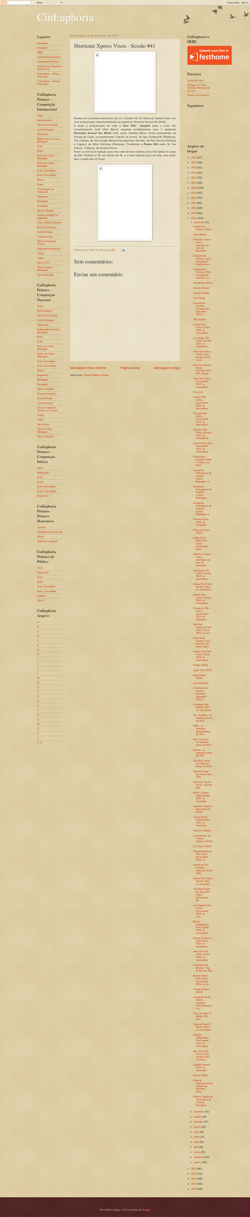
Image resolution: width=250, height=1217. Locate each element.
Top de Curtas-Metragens (45, 268)
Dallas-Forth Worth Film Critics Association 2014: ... (200, 544)
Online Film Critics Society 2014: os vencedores (203, 587)
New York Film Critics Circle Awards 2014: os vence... (201, 1055)
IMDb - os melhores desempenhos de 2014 (202, 730)
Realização (43, 134)
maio (197, 1142)
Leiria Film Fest (195, 80)
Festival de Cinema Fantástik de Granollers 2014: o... (201, 309)
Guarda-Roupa (44, 232)
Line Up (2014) (200, 683)
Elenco (40, 179)
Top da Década (45, 274)
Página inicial (130, 368)
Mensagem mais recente (88, 368)
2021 (194, 182)
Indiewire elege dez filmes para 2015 (202, 774)
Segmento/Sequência (48, 248)
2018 (194, 198)
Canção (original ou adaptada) (47, 216)
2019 (194, 192)
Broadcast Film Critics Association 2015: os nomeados (201, 614)
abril (196, 1147)
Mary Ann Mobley (202, 830)
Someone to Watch (47, 541)
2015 (194, 213)
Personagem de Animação (45, 190)
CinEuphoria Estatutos (49, 57)
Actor (40, 146)
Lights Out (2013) (202, 670)
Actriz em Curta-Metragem (46, 164)
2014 (194, 218)
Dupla (40, 184)
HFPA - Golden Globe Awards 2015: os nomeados (201, 797)
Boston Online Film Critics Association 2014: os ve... (201, 980)
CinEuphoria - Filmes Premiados (48, 75)
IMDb (40, 52)
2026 (194, 157)
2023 (194, 172)
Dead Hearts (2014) (199, 676)
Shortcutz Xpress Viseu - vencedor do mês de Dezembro (202, 245)
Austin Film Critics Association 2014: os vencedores (203, 447)
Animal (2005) (200, 1075)
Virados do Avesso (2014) (202, 228)
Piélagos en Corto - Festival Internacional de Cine (198, 88)
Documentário (44, 120)
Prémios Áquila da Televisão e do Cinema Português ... (202, 1100)
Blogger (146, 1209)
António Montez (201, 288)
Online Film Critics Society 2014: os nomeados (203, 881)
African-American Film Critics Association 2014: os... (202, 855)
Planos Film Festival (198, 95)
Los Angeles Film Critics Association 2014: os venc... (202, 911)
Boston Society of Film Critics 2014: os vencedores (202, 942)
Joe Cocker (199, 298)
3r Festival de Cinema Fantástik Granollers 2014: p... (200, 694)
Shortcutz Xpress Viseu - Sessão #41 (202, 785)
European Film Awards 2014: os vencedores (202, 707)
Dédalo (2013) (200, 665)
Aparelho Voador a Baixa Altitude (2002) (202, 809)
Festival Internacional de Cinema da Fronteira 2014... (203, 1086)
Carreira (41, 527)
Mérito (40, 536)
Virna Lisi (198, 392)
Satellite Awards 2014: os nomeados (201, 1067)
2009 (194, 1189)
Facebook (42, 43)
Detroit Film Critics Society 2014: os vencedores (202, 598)
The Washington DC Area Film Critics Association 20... (201, 895)
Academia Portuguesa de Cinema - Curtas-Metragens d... (202, 476)
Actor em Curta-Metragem (45, 157)
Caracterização (45, 236)
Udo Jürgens (199, 319)
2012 (194, 1173)
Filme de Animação (47, 124)
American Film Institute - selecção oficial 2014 (202, 869)
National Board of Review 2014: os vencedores (202, 1027)
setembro (199, 1121)
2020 (194, 188)
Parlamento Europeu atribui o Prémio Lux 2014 (202, 461)
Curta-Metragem (45, 129)
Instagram (42, 47)
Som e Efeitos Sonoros (49, 222)
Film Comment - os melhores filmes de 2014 (202, 742)
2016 (194, 208)
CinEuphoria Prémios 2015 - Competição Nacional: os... (202, 273)
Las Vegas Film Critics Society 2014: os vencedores (202, 342)
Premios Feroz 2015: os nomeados (201, 522)
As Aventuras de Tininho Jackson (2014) (202, 838)
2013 (194, 1168)
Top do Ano (43, 262)
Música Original (45, 210)
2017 (194, 203)
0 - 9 (39, 742)
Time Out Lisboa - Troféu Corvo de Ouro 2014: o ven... (202, 355)
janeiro (198, 1162)
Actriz (40, 151)
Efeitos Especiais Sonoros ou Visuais (47, 409)
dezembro (199, 222)
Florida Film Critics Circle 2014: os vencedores (201, 328)
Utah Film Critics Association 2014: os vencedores (202, 382)
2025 (194, 162)
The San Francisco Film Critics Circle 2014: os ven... (202, 628)
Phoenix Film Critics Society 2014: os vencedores (202, 434)
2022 (194, 177)
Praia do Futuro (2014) (201, 531)
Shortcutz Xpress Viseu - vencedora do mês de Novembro (202, 560)
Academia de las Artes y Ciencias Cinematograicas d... (202, 1003)
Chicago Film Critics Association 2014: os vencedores (200, 419)
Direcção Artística (46, 227)
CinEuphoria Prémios (48, 61)
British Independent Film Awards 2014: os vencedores (201, 927)
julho (196, 1132)
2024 (194, 167)
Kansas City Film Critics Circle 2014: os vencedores (202, 655)
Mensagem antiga (167, 368)
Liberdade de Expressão (50, 532)
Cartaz (40, 253)
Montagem (42, 201)
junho (197, 1137)
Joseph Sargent (201, 293)
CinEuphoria (65, 16)
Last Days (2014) (202, 846)
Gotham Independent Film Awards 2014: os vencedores (201, 1041)
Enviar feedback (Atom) (96, 375)
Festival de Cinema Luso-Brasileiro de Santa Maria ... (202, 642)
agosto (198, 1126)
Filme (40, 115)
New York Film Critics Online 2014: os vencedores (201, 955)
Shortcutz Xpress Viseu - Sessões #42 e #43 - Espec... (202, 369)
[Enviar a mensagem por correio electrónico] (122, 250)
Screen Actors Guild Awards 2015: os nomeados (201, 821)
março (197, 1152)
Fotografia (42, 206)
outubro (198, 1116)
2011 (194, 1178)
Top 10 (40, 600)
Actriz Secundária (46, 175)
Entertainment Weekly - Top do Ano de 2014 (202, 968)
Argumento (43, 196)
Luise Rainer (199, 234)
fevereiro (199, 1157)
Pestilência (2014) (202, 283)
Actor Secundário (46, 170)
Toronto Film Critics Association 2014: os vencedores (200, 403)
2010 (194, 1183)
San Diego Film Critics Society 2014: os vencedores (202, 574)
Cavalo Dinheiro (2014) (201, 990)
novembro (199, 1111)
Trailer (40, 258)
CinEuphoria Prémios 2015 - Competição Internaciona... (202, 260)
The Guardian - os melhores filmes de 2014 (203, 718)
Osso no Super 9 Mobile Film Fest (202, 1016)
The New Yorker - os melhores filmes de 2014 (202, 763)
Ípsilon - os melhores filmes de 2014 (203, 753)
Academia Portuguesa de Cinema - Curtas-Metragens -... (202, 492)
